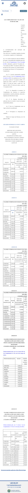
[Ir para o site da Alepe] (14, 490)
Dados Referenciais (23, 10)
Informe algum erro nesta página (14, 487)
